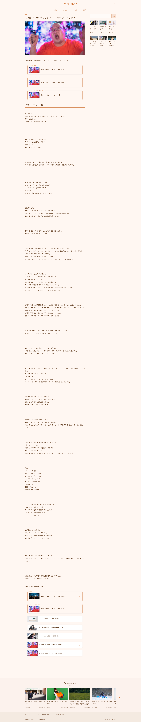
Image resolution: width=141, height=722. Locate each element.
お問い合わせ (42, 719)
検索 (114, 16)
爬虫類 (84, 10)
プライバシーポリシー (30, 719)
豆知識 (56, 10)
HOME (26, 714)
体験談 (76, 10)
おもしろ (66, 10)
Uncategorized (30, 14)
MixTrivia (70, 4)
